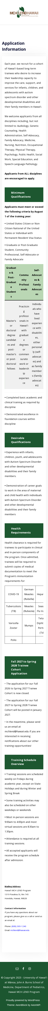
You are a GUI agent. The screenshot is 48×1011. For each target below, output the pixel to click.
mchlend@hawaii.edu (19, 930)
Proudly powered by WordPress (23, 1000)
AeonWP (35, 1005)
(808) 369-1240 (18, 926)
